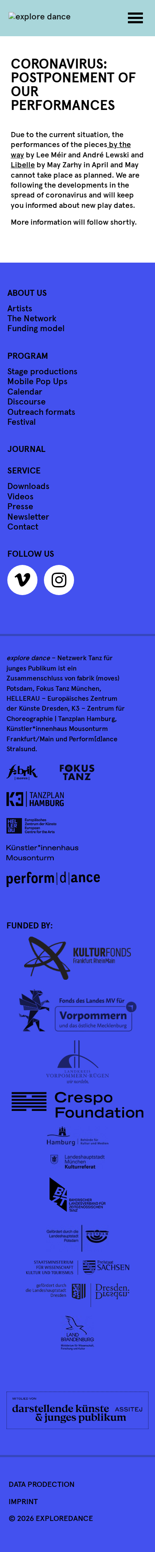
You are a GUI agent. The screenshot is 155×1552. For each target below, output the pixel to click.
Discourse (26, 402)
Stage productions (42, 371)
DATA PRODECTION (41, 1485)
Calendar (24, 392)
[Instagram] (61, 583)
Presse (20, 506)
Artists (19, 308)
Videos (20, 496)
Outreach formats (41, 412)
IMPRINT (23, 1502)
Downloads (28, 486)
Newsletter (28, 517)
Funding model (36, 328)
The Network (31, 318)
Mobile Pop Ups (37, 381)
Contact (22, 527)
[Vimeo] (24, 583)
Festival (21, 422)
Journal (26, 449)
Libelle (23, 165)
